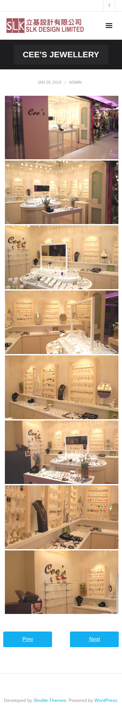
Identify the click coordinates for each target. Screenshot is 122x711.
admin (75, 82)
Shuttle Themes (50, 700)
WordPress (105, 700)
